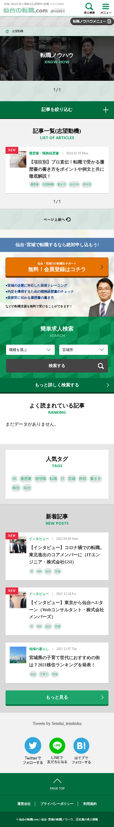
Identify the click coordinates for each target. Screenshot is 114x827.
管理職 (40, 479)
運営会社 (24, 804)
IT (62, 479)
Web (39, 571)
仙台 (27, 488)
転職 (53, 479)
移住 (16, 488)
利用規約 (90, 804)
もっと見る (57, 697)
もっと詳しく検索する (57, 385)
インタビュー (39, 539)
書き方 (62, 184)
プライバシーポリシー (57, 804)
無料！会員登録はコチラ (57, 267)
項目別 (87, 184)
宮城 (71, 479)
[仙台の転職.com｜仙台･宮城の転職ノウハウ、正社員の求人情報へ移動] (7, 31)
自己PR (74, 184)
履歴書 (34, 184)
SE (14, 479)
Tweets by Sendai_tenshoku (57, 723)
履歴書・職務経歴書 (44, 153)
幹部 (82, 479)
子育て (44, 674)
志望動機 (48, 184)
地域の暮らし (39, 649)
